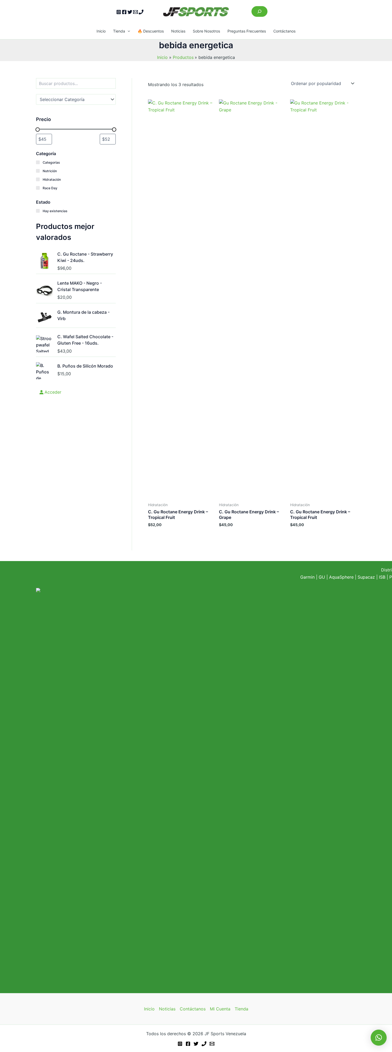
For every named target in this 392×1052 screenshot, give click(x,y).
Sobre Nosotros (206, 31)
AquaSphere (341, 577)
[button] (127, 31)
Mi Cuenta (220, 1008)
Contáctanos (284, 31)
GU (322, 577)
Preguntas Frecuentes (246, 31)
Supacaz (366, 577)
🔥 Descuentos (151, 31)
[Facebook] (124, 12)
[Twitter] (129, 12)
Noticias (178, 31)
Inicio (101, 31)
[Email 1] (135, 12)
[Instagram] (118, 12)
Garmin (307, 577)
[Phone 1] (141, 12)
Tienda (119, 31)
